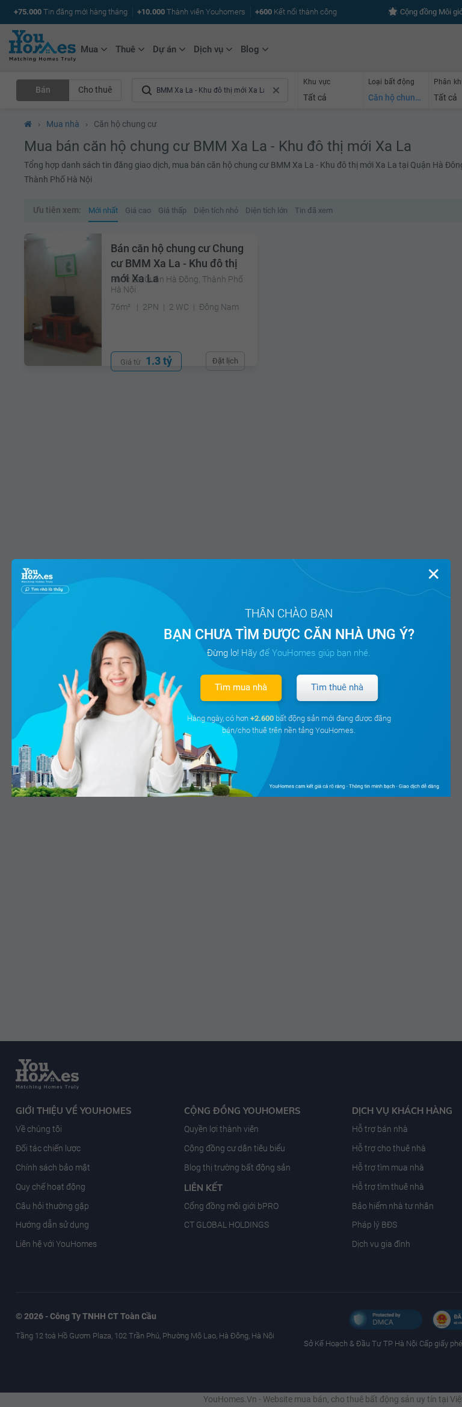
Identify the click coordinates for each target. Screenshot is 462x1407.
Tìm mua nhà (241, 687)
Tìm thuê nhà (337, 687)
